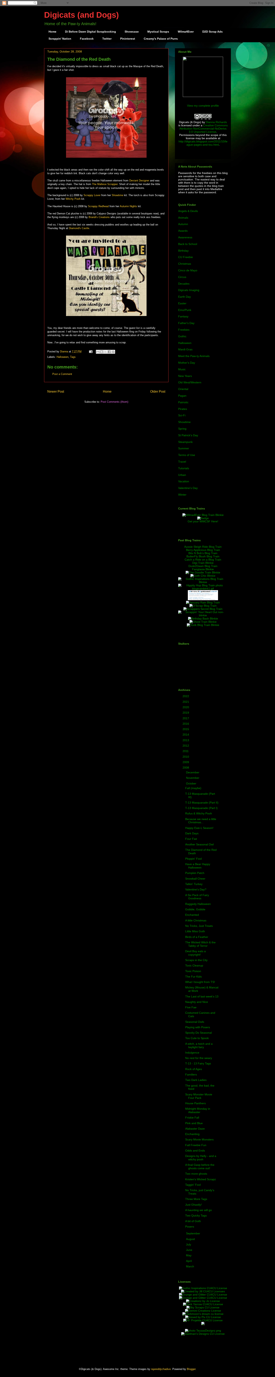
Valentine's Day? (195, 889)
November (193, 777)
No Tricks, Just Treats (199, 925)
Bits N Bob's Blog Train (202, 553)
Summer (183, 448)
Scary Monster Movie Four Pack (198, 1096)
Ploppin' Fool (193, 858)
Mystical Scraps (158, 31)
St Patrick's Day (188, 435)
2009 (186, 762)
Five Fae (190, 1007)
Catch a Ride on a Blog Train (203, 559)
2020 (186, 707)
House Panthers (195, 1103)
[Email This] (98, 352)
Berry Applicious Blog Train (203, 550)
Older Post (157, 391)
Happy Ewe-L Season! (199, 827)
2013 (186, 740)
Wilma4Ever (186, 31)
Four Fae (191, 838)
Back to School (187, 244)
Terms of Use (186, 455)
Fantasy (183, 316)
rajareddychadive (161, 1369)
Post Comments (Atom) (114, 401)
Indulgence (192, 1052)
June (189, 1249)
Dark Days (191, 833)
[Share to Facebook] (109, 352)
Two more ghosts (196, 1173)
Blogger (191, 1369)
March (190, 1266)
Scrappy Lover (92, 195)
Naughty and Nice (196, 1001)
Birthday (183, 250)
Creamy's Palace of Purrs (161, 38)
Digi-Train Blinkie (203, 562)
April (189, 1261)
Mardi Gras (185, 349)
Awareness (185, 237)
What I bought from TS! (200, 982)
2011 (186, 751)
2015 (186, 729)
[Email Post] (90, 351)
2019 (186, 712)
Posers (189, 1226)
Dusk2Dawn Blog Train (202, 566)
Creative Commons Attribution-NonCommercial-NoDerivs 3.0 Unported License (203, 128)
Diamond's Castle (79, 228)
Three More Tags (196, 1199)
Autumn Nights (128, 206)
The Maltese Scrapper (105, 184)
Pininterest (127, 38)
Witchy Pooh (73, 198)
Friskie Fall (192, 1117)
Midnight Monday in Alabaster (197, 1110)
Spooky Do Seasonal (198, 1032)
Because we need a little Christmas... (200, 820)
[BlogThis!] (102, 352)
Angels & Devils (188, 211)
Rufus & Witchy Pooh (198, 813)
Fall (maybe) (193, 788)
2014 (186, 734)
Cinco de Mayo (187, 270)
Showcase (132, 31)
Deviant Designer (139, 180)
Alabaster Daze (195, 1128)
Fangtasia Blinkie (203, 569)
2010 (186, 756)
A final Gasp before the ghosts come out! (199, 1166)
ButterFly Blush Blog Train (202, 556)
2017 (186, 718)
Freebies (183, 329)
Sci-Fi (181, 415)
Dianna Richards (216, 122)
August (191, 1239)
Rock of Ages (193, 1069)
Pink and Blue (194, 1123)
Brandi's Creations (99, 217)
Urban (182, 474)
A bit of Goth (193, 1221)
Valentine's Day (188, 488)
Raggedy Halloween (198, 904)
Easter (182, 303)
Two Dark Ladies (196, 1080)
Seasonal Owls (194, 1021)
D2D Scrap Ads (212, 31)
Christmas (184, 263)
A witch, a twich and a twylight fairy (199, 1045)
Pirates (182, 409)
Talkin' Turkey (194, 884)
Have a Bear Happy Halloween (197, 865)
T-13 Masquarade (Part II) (201, 802)
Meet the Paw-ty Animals (194, 356)
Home (52, 31)
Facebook (87, 38)
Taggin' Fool (193, 1184)
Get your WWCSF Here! (203, 521)
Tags (73, 356)
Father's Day (186, 323)
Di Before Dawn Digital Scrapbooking (90, 31)
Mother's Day (186, 362)
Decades (183, 283)
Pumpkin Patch (194, 873)
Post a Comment (62, 374)
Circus (182, 277)
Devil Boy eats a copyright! (195, 953)
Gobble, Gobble (195, 909)
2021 (186, 701)
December (193, 772)
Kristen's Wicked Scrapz (200, 1179)
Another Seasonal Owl (199, 844)
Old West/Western (189, 382)
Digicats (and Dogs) (81, 14)
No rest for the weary (198, 1058)
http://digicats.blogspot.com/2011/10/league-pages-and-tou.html (203, 143)
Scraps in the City (196, 960)
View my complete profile (203, 105)
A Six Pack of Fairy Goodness (197, 896)
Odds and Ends (195, 1150)
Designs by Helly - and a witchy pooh (200, 1157)
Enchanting (192, 1134)
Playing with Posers (197, 1027)
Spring (182, 428)
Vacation (183, 481)
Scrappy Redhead (98, 206)
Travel (182, 461)
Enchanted (192, 914)
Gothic (182, 336)
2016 (186, 723)
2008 (186, 767)
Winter (182, 494)
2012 (186, 745)
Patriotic (183, 402)
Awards (183, 230)
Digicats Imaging (188, 290)
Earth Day (184, 296)
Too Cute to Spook (197, 1038)
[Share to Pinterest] (113, 352)
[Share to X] (105, 352)
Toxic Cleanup (194, 965)
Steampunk (185, 442)
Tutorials (183, 468)
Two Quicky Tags (196, 1215)
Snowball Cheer (195, 878)
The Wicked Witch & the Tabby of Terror (200, 944)
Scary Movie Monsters (199, 1139)
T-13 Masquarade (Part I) (201, 808)
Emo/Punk (184, 310)
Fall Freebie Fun (195, 1145)
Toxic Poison (193, 971)
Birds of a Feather (196, 937)
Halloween (62, 356)
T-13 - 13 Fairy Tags (198, 1063)
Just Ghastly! (193, 1204)
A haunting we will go (198, 1210)
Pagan (182, 395)
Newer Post (55, 391)
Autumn (183, 224)
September (193, 1233)
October (191, 783)
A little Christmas (195, 920)
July (189, 1244)
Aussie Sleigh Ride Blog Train (203, 546)
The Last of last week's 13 (201, 996)
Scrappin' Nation (60, 38)
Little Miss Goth (195, 931)
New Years (185, 376)
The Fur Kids (193, 976)
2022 (186, 696)
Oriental (183, 389)
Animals (183, 217)
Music (182, 369)
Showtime (117, 195)
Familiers (191, 1074)
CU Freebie (185, 257)
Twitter (107, 38)
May (189, 1255)
